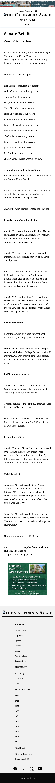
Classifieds (19, 678)
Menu (27, 24)
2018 (17, 731)
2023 (17, 706)
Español (18, 650)
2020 (17, 721)
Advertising (19, 673)
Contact (18, 683)
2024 (17, 700)
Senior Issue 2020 (22, 759)
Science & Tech (21, 661)
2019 (17, 726)
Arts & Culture (21, 655)
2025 (17, 695)
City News (19, 635)
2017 (17, 736)
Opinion (18, 640)
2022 (17, 711)
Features (18, 645)
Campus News (21, 630)
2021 (17, 716)
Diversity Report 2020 (24, 753)
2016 (17, 741)
